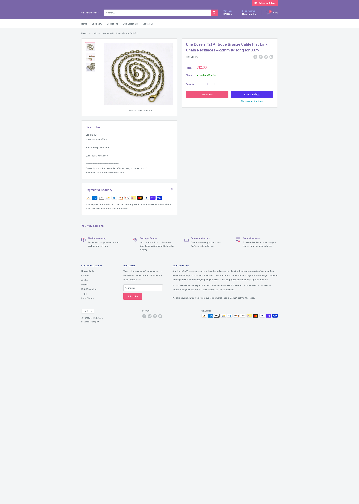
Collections (112, 23)
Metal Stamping (88, 289)
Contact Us (148, 23)
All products (94, 33)
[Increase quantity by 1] (215, 84)
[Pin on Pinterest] (261, 57)
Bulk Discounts (130, 23)
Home (84, 23)
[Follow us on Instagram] (150, 316)
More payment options (252, 101)
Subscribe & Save (267, 3)
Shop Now (97, 23)
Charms (85, 275)
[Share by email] (271, 57)
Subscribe (133, 296)
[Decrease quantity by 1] (200, 84)
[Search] (214, 13)
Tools (84, 293)
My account (248, 14)
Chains (84, 280)
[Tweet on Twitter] (266, 57)
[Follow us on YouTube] (160, 316)
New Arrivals (87, 271)
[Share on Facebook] (255, 57)
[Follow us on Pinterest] (155, 316)
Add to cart (207, 94)
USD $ (85, 311)
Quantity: (190, 84)
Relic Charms (87, 298)
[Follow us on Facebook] (144, 316)
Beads (84, 284)
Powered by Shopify (90, 321)
